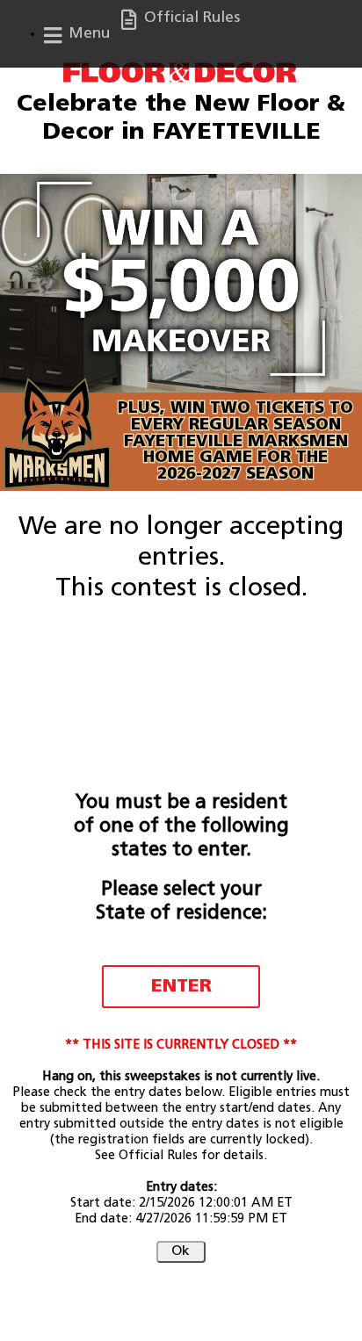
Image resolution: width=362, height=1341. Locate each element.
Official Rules (190, 18)
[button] (181, 1252)
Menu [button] (87, 33)
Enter (181, 986)
